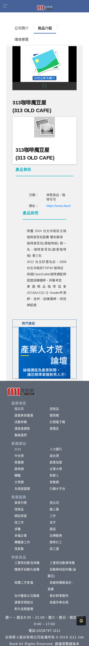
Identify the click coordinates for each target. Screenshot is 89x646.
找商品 (54, 408)
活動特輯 (20, 422)
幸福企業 (20, 535)
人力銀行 (56, 449)
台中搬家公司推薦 (27, 595)
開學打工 (56, 542)
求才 (53, 522)
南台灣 (54, 455)
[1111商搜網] (44, 7)
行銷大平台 (57, 488)
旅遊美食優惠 (23, 415)
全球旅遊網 (22, 488)
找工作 (19, 522)
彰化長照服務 (23, 609)
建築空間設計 (23, 602)
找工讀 (54, 548)
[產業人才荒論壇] (44, 352)
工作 (53, 516)
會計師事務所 (59, 595)
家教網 (54, 482)
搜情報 (54, 415)
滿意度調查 (22, 428)
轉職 (17, 475)
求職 (17, 529)
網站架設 (20, 516)
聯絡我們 (20, 435)
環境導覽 (21, 40)
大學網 (19, 482)
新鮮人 (54, 475)
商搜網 (19, 462)
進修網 (19, 469)
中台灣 (19, 455)
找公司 (19, 408)
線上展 (54, 509)
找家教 (19, 548)
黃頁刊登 (20, 502)
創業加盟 (56, 462)
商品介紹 (45, 28)
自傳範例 (56, 535)
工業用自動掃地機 (62, 562)
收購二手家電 (23, 582)
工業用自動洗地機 (27, 562)
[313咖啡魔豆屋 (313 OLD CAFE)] (44, 127)
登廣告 (54, 428)
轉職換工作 (22, 542)
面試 (53, 529)
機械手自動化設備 (27, 569)
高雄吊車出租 (59, 602)
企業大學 (56, 469)
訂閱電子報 (57, 422)
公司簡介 (21, 28)
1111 (17, 449)
